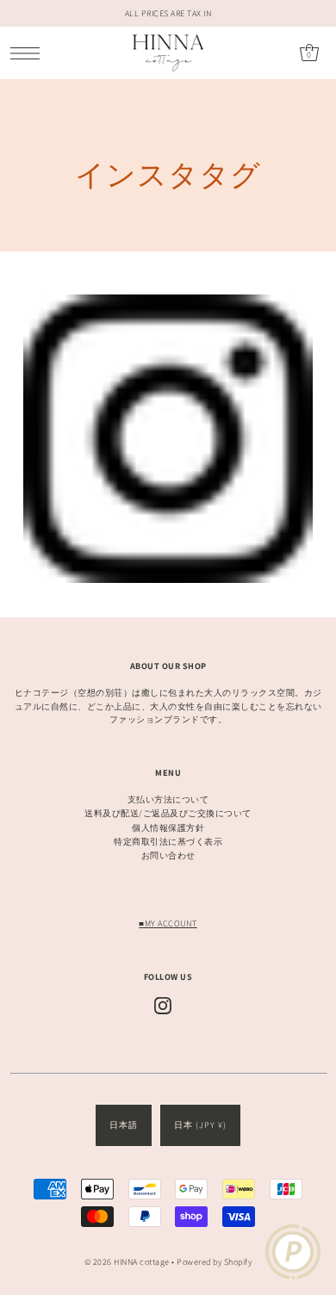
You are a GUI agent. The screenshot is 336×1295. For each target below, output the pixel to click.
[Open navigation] (29, 53)
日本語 (123, 1125)
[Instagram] (162, 1005)
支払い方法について (168, 799)
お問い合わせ (168, 855)
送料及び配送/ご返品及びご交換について (168, 813)
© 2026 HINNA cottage (127, 1261)
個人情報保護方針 (168, 827)
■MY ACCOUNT (168, 923)
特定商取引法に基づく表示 (168, 841)
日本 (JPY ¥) (200, 1125)
